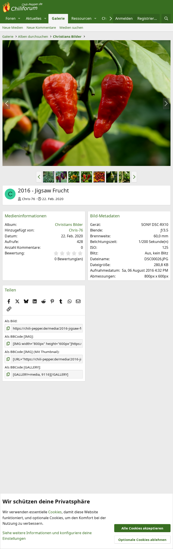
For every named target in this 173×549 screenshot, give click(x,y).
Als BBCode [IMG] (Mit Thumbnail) (32, 351)
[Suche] (166, 18)
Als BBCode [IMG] (19, 336)
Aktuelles (33, 18)
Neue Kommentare (41, 27)
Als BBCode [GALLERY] (22, 367)
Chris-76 (28, 198)
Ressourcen (81, 18)
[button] (19, 18)
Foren (11, 18)
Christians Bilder (69, 224)
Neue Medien (12, 27)
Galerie (58, 18)
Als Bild (10, 321)
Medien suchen (71, 27)
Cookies (55, 511)
